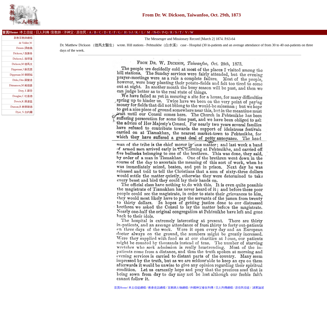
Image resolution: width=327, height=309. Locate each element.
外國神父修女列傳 (201, 287)
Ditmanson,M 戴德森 (20, 85)
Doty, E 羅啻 (25, 90)
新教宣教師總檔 (23, 37)
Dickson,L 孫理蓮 (22, 58)
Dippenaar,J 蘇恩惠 (21, 69)
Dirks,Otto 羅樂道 (22, 80)
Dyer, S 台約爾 (24, 112)
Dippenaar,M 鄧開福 (21, 74)
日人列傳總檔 (224, 287)
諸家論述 (258, 287)
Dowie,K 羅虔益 (23, 101)
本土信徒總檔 (138, 287)
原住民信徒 (242, 287)
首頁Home (120, 287)
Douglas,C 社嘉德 (22, 96)
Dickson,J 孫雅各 (22, 53)
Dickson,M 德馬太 (22, 64)
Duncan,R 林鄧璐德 (21, 106)
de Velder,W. (25, 42)
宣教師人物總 (176, 287)
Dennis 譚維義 (24, 48)
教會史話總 (155, 287)
